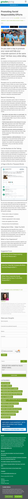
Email (3, 369)
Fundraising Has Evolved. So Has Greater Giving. (11, 468)
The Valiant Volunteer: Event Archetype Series (11, 461)
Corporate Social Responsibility (12, 289)
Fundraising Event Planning (10, 388)
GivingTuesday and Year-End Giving (11, 394)
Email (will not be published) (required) (9, 326)
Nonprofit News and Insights (10, 403)
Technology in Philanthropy (10, 411)
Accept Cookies (18, 496)
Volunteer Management (8, 414)
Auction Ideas (6, 383)
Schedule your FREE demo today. (14, 429)
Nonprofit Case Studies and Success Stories (12, 20)
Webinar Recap (6, 417)
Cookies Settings (8, 496)
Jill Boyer (16, 18)
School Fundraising (7, 406)
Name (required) (4, 321)
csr (21, 289)
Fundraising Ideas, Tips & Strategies (12, 391)
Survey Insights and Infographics (11, 409)
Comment (3, 336)
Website (2, 331)
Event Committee (6, 385)
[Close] (25, 487)
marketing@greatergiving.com (9, 473)
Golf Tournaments (7, 396)
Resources (13, 5)
